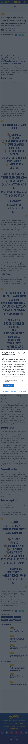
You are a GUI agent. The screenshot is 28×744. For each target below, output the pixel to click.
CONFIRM (9, 385)
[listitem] (14, 381)
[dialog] (14, 372)
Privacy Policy (22, 391)
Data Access (14, 391)
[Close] (24, 353)
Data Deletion (5, 391)
